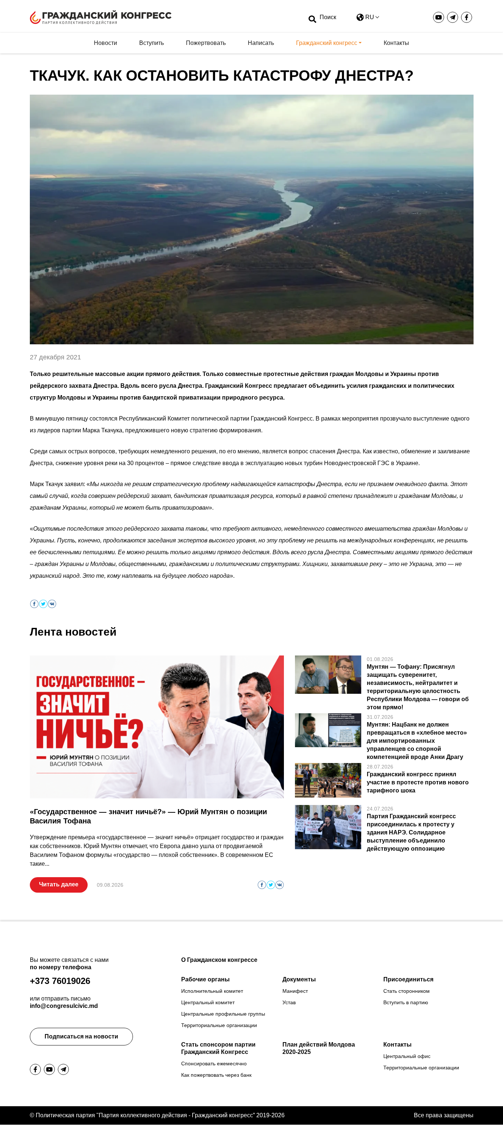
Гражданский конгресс (326, 43)
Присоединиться (408, 979)
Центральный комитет (208, 1002)
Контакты (396, 43)
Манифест (295, 991)
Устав (289, 1002)
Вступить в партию (405, 1002)
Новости (105, 43)
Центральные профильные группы (223, 1014)
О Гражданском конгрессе (219, 960)
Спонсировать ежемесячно (214, 1063)
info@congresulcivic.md (64, 1006)
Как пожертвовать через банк (216, 1075)
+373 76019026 (60, 981)
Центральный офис (406, 1056)
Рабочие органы (205, 979)
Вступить (151, 43)
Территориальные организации (219, 1025)
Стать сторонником (406, 991)
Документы (299, 979)
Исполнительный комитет (212, 991)
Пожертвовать (206, 43)
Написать (261, 43)
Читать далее (58, 884)
